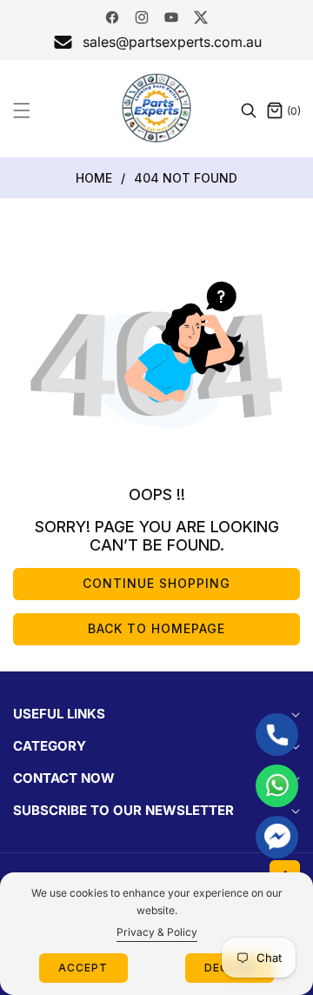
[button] (32, 110)
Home (94, 177)
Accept (83, 967)
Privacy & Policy (157, 931)
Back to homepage (156, 628)
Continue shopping (156, 583)
